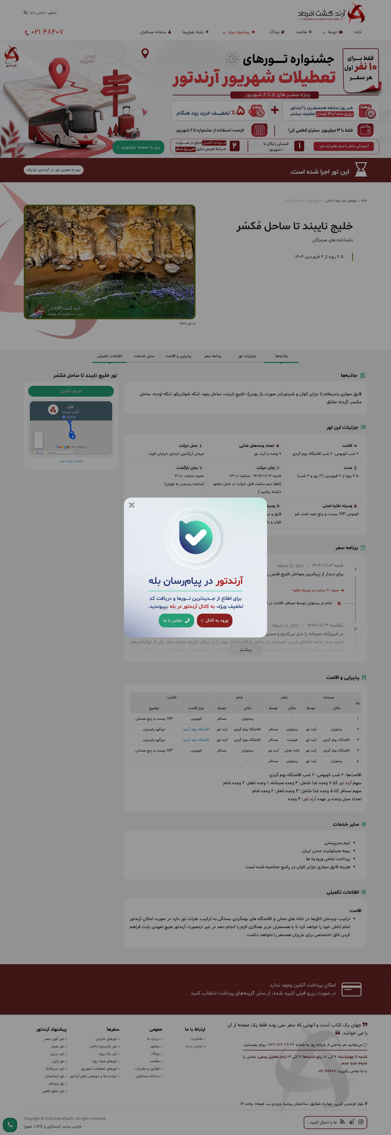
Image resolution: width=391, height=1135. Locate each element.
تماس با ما (173, 620)
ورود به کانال (216, 620)
